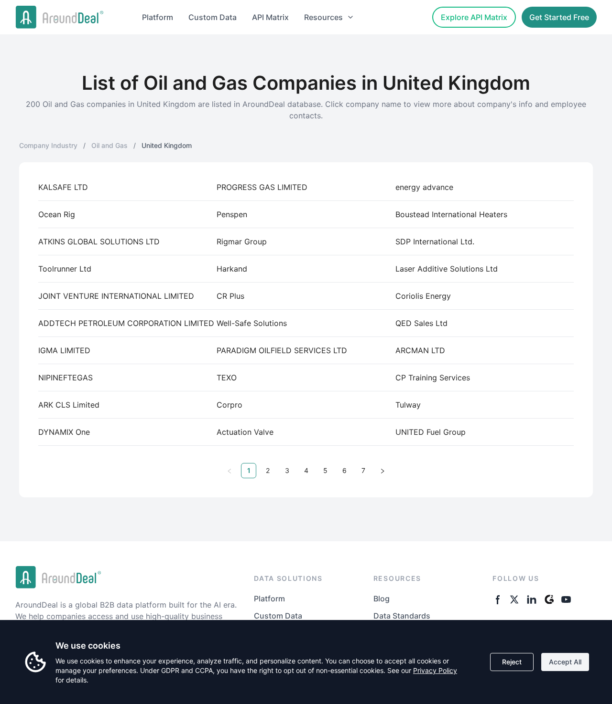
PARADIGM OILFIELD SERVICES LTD (282, 350)
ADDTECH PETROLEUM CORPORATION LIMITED (126, 323)
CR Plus (230, 296)
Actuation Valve (245, 432)
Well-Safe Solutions (252, 323)
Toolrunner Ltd (64, 268)
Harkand (232, 268)
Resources (323, 17)
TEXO (227, 377)
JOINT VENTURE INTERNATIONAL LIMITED (116, 296)
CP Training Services (432, 377)
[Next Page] (382, 470)
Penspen (232, 214)
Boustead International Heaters (451, 214)
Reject (512, 662)
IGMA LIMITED (64, 350)
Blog (381, 598)
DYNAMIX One (64, 432)
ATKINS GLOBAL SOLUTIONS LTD (99, 241)
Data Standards (401, 615)
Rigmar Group (242, 241)
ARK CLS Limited (68, 405)
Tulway (408, 405)
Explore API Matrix (474, 17)
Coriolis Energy (423, 296)
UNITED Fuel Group (430, 432)
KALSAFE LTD (63, 187)
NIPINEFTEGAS (65, 377)
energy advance (424, 187)
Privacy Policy (435, 670)
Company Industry (48, 145)
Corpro (229, 405)
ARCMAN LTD (420, 350)
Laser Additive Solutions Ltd (446, 268)
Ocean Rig (56, 214)
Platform (157, 17)
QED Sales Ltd (421, 323)
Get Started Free (559, 17)
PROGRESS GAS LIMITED (262, 187)
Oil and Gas (109, 145)
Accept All (565, 662)
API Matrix (270, 17)
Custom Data (212, 17)
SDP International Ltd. (434, 241)
